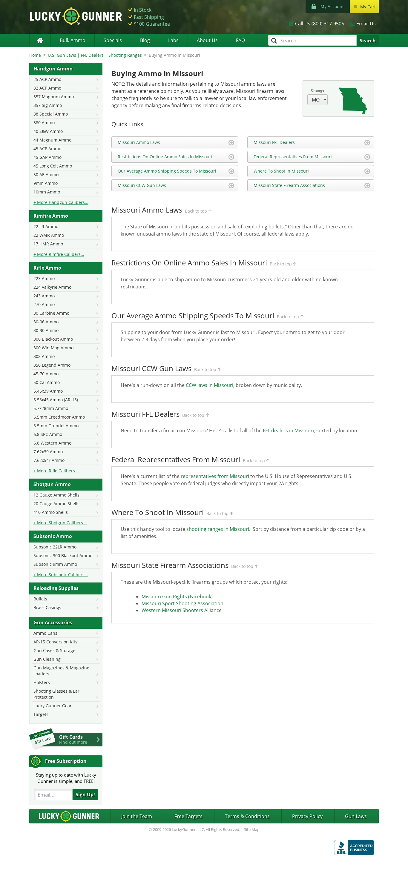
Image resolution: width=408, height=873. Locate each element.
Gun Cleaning (47, 659)
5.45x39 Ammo (48, 391)
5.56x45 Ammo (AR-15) (55, 399)
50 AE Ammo (46, 174)
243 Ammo (44, 296)
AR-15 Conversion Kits (55, 642)
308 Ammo (44, 356)
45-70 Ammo (46, 373)
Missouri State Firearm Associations (289, 185)
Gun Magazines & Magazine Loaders (61, 671)
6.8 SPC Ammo (47, 434)
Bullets (40, 599)
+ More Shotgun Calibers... (60, 522)
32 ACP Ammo (47, 88)
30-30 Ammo (46, 330)
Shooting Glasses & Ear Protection (56, 694)
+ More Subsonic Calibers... (60, 574)
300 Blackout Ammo (53, 339)
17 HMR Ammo (48, 244)
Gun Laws (356, 816)
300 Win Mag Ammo (53, 348)
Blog (145, 40)
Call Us (319, 23)
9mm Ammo (45, 183)
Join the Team (136, 816)
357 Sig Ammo (47, 105)
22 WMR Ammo (48, 235)
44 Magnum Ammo (52, 140)
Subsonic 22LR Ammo (54, 547)
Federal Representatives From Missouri (293, 156)
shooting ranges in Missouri (217, 529)
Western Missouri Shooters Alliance (182, 610)
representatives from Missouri (215, 476)
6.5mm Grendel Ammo (56, 425)
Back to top (196, 211)
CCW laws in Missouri (209, 385)
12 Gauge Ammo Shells (56, 495)
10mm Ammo (46, 192)
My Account (332, 6)
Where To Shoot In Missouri (281, 171)
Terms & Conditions (247, 816)
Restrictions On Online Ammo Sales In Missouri (165, 156)
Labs (173, 40)
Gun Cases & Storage (54, 650)
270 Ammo (44, 304)
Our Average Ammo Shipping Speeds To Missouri (167, 171)
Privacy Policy (307, 816)
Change (317, 90)
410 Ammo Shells (50, 512)
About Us (207, 40)
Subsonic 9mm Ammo (55, 564)
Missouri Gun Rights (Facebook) (177, 596)
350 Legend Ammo (51, 365)
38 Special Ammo (50, 114)
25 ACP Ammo (47, 79)
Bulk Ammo (72, 40)
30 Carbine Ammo (51, 313)
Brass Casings (47, 607)
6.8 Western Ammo (52, 443)
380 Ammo (44, 122)
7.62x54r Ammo (49, 460)
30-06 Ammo (46, 322)
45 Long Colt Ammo (52, 166)
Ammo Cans (45, 633)
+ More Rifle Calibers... (56, 471)
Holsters (41, 682)
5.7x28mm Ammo (50, 408)
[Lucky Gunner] (39, 40)
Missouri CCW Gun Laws (142, 185)
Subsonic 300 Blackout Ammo (62, 555)
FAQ (240, 40)
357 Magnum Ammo (53, 96)
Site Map (252, 829)
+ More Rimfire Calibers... (58, 254)
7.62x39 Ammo (48, 451)
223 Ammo (44, 278)
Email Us (366, 23)
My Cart (368, 7)
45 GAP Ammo (47, 157)
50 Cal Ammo (46, 382)
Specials (113, 40)
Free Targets (188, 816)
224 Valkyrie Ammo (52, 287)
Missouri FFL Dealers (274, 142)
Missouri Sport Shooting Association (182, 603)
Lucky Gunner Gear (52, 705)
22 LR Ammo (45, 226)
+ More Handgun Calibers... (60, 202)
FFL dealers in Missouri (288, 430)
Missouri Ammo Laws (139, 142)
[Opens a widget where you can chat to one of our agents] (28, 862)
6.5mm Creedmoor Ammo (59, 417)
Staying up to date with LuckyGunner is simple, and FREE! (66, 778)
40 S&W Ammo (48, 131)
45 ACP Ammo (47, 148)
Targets (40, 714)
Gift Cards (73, 739)
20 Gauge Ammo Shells (56, 503)
